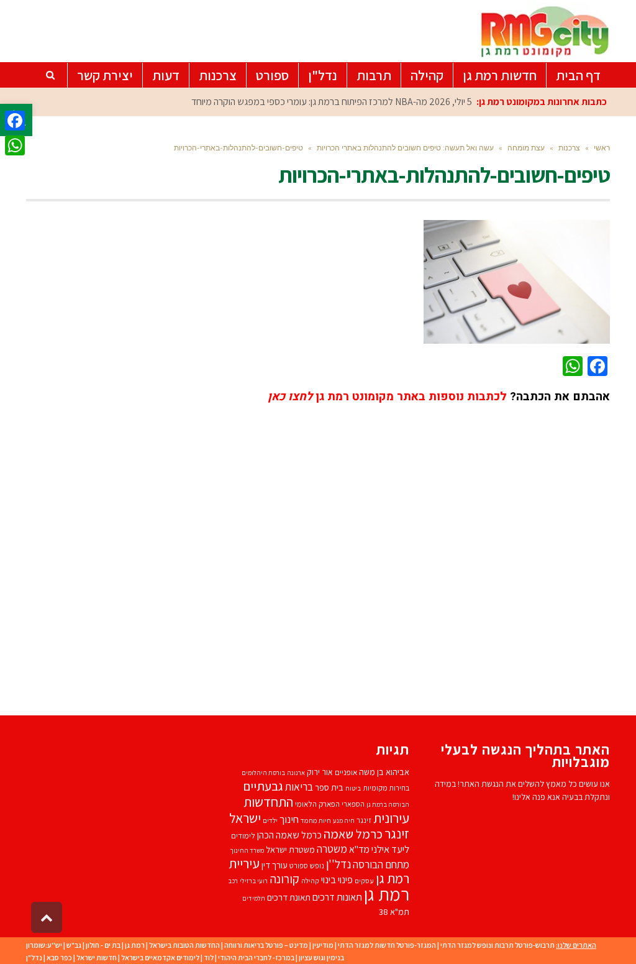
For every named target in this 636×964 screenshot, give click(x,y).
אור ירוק (320, 772)
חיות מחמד (316, 820)
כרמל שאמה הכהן (289, 835)
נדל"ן (34, 957)
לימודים (243, 835)
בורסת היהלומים (263, 772)
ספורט (298, 865)
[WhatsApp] (14, 145)
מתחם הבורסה (381, 864)
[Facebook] (14, 120)
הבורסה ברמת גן (387, 804)
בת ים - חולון (103, 945)
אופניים (346, 772)
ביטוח (353, 788)
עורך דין (274, 865)
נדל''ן (338, 863)
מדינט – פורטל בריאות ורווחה (266, 945)
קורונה (284, 879)
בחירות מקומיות (386, 788)
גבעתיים (263, 786)
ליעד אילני (390, 849)
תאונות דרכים (337, 897)
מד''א (359, 849)
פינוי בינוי (337, 879)
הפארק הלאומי (317, 804)
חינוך (289, 819)
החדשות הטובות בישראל (184, 945)
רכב (233, 880)
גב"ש (73, 945)
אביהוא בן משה (384, 772)
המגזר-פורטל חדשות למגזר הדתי (387, 945)
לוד (209, 957)
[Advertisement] (318, 551)
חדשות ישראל (96, 957)
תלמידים (253, 898)
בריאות (299, 787)
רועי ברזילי (254, 880)
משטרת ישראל (290, 849)
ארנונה (296, 772)
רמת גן (386, 894)
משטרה (332, 849)
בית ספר (329, 787)
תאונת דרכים (289, 897)
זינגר (364, 820)
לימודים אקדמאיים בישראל (160, 957)
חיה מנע (344, 820)
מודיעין (323, 945)
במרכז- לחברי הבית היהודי (256, 957)
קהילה (310, 880)
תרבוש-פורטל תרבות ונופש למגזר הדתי (497, 945)
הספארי (353, 804)
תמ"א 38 (394, 911)
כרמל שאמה (353, 833)
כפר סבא (59, 957)
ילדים (270, 820)
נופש (317, 865)
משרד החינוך (247, 850)
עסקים (364, 880)
